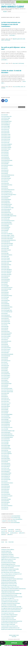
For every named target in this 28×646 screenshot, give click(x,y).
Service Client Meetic (5, 419)
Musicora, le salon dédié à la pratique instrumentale (10, 565)
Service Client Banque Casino (6, 191)
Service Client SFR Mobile (5, 494)
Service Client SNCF (4, 504)
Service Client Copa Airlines (6, 264)
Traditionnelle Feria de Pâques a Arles (8, 591)
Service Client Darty (4, 277)
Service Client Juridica (5, 381)
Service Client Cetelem (5, 246)
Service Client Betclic (5, 197)
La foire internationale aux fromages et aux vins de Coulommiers (10, 24)
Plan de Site (14, 636)
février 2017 (10, 531)
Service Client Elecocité (5, 305)
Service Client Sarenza (5, 489)
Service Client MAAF (4, 409)
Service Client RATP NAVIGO (6, 473)
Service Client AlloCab (5, 157)
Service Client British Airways (6, 222)
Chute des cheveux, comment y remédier (8, 570)
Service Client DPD (4, 290)
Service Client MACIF (5, 411)
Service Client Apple (4, 171)
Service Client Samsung (5, 486)
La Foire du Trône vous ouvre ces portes (8, 619)
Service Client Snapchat (5, 502)
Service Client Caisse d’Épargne (6, 233)
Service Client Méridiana (5, 424)
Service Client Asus (4, 181)
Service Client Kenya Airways (6, 383)
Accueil (2, 4)
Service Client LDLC (4, 396)
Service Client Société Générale (6, 505)
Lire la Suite (12, 35)
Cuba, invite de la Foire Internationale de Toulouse (10, 590)
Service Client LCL (4, 394)
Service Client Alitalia (5, 153)
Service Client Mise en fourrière (6, 427)
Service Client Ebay (4, 298)
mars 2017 (3, 531)
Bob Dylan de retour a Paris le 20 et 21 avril (9, 583)
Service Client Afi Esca (5, 119)
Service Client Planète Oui (5, 460)
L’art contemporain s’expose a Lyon (7, 613)
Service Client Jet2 (4, 380)
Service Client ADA (4, 114)
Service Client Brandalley (5, 217)
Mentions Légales (8, 4)
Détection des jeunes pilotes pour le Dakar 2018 (9, 600)
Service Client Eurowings (5, 323)
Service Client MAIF (4, 412)
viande (2, 40)
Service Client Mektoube (5, 422)
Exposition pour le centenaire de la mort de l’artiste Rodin (11, 629)
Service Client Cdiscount (5, 241)
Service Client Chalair (5, 248)
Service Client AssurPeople (6, 178)
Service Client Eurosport (5, 321)
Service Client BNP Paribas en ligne (7, 207)
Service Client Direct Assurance (6, 287)
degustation (15, 38)
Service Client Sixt (4, 497)
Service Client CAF (4, 232)
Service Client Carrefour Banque (7, 238)
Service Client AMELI (4, 163)
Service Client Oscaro (5, 455)
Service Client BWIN (4, 230)
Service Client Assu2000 (5, 176)
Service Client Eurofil (5, 318)
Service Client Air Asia (5, 129)
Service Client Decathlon (5, 279)
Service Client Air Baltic (5, 131)
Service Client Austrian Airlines (6, 184)
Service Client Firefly (4, 326)
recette (24, 38)
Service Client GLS (4, 342)
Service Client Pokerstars (5, 463)
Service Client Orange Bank (6, 451)
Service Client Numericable (6, 448)
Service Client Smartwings (6, 499)
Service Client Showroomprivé (6, 495)
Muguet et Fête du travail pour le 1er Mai (8, 559)
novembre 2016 (13, 532)
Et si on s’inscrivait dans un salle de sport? (8, 616)
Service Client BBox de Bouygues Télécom (8, 194)
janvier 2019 (10, 529)
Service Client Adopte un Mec (6, 116)
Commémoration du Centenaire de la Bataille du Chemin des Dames (13, 588)
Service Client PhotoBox (5, 458)
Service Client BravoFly (5, 219)
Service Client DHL (4, 284)
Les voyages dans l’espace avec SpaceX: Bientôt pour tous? (11, 608)
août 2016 (3, 534)
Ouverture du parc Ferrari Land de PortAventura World (11, 609)
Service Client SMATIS (5, 500)
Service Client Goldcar (5, 346)
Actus (7, 38)
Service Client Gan (4, 339)
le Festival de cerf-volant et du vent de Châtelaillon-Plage (11, 593)
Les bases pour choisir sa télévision (7, 549)
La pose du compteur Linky (6, 551)
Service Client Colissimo (5, 259)
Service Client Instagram (5, 375)
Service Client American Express (7, 165)
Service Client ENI (4, 313)
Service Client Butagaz (5, 228)
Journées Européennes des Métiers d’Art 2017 (9, 622)
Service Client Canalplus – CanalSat (7, 235)
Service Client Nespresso (5, 440)
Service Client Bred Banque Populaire (7, 220)
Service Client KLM (4, 386)
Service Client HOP (4, 359)
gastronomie (19, 38)
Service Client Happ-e (5, 352)
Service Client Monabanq (5, 432)
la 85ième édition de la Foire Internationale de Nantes (10, 611)
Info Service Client (12, 6)
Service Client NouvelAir (5, 447)
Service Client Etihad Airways (6, 316)
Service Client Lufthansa (5, 406)
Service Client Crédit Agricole (6, 269)
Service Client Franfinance (5, 334)
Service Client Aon (4, 168)
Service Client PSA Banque (5, 469)
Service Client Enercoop (5, 308)
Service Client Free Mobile (5, 336)
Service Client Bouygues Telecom (7, 214)
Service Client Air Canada (5, 134)
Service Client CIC (4, 251)
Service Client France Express (6, 333)
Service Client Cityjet (4, 253)
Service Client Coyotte (5, 267)
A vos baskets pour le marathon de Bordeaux (9, 601)
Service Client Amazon (5, 162)
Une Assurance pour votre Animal (7, 554)
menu (14, 63)
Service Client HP (4, 362)
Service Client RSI (4, 481)
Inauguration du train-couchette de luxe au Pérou (10, 557)
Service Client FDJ (4, 324)
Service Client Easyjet (5, 297)
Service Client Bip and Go (5, 202)
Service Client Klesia (4, 385)
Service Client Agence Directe (6, 121)
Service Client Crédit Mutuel (6, 272)
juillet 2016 (9, 534)
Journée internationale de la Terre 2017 (8, 575)
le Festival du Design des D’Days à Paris (8, 564)
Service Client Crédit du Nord (6, 271)
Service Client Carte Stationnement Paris (8, 240)
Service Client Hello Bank (5, 355)
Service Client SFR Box (5, 492)
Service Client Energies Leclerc (6, 310)
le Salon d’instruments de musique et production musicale (11, 596)
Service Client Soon (4, 508)
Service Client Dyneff (5, 292)
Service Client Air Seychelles (6, 147)
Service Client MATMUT (5, 416)
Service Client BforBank (5, 201)
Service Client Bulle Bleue (5, 227)
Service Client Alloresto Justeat (6, 160)
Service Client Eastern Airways (6, 295)
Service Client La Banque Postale (7, 391)
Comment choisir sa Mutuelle (6, 552)
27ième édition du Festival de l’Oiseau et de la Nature (10, 603)
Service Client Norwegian (5, 445)
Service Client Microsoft (5, 425)
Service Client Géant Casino (6, 341)
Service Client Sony (4, 507)
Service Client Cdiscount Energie (7, 243)
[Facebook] (2, 100)
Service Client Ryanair (5, 484)
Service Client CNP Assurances (6, 254)
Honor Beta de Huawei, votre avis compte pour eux (10, 572)
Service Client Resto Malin (5, 479)
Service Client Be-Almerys (5, 196)
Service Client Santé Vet (5, 487)
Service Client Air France (5, 140)
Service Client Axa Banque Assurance (7, 189)
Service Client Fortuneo (5, 331)
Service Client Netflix (4, 443)
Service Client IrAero (5, 378)
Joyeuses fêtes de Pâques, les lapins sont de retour (10, 587)
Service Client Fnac (4, 329)
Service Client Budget (5, 225)
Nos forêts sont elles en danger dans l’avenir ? (9, 614)
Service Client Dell (4, 282)
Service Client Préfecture (5, 466)
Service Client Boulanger (5, 210)
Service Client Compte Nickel (6, 261)
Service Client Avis (4, 186)
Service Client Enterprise (5, 315)
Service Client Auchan (5, 183)
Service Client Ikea (4, 368)
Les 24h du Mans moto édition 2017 (7, 598)
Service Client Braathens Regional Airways (8, 215)
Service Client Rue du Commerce (7, 482)
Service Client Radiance (5, 471)
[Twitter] (6, 100)
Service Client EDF (4, 302)
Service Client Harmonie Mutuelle (7, 354)
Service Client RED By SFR (5, 474)
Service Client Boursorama (6, 212)
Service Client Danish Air (5, 276)
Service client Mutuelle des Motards (7, 435)
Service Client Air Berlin (5, 132)
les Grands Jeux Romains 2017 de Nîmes (8, 562)
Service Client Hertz (4, 357)
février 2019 (3, 529)
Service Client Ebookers (5, 300)
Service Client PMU (4, 461)
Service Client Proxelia (5, 468)
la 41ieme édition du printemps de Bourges (9, 585)
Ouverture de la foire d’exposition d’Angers (8, 582)
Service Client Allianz (5, 155)
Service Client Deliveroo (5, 280)
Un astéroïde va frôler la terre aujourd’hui (8, 580)
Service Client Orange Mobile (6, 453)
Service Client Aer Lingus (5, 118)
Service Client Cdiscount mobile (7, 245)
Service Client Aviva (4, 188)
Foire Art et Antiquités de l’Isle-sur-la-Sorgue (9, 595)
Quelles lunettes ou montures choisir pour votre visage (11, 606)
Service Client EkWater (5, 303)
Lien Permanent (7, 40)
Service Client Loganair (5, 404)
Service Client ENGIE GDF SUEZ (6, 311)
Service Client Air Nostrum (6, 145)
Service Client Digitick (5, 285)
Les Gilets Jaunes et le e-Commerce (7, 556)
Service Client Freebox (5, 337)
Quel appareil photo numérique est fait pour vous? (10, 627)
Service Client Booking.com (6, 209)
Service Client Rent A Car (5, 476)
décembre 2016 (4, 532)
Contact (14, 4)
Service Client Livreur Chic (5, 403)
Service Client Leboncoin (5, 399)
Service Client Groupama (5, 349)
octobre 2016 (21, 532)
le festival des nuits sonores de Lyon (7, 577)
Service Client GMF (4, 344)
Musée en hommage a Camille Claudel (8, 624)
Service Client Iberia (4, 367)
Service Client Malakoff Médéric (6, 414)
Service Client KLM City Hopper (6, 388)
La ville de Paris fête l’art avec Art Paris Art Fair (9, 626)
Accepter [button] (22, 1)
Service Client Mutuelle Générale (7, 437)
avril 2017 (17, 529)
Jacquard (4, 520)
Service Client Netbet (5, 442)
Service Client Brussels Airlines (6, 223)
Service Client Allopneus (5, 158)
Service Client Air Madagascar (6, 144)
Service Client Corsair (5, 266)
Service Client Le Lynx (5, 398)
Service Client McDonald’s (5, 417)
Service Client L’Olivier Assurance (7, 390)
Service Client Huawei (5, 365)
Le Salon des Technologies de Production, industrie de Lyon (12, 578)
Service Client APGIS (4, 170)
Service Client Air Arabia (5, 127)
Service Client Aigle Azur (5, 124)
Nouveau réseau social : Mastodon (7, 567)
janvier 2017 (18, 531)
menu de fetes (17, 86)
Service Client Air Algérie (5, 126)
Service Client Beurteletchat (6, 199)
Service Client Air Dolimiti (5, 137)
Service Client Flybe (4, 328)
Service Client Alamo (5, 152)
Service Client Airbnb (5, 150)
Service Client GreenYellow (6, 347)
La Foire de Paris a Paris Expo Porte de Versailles (10, 569)
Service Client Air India (5, 142)
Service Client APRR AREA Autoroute (7, 175)
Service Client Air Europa (5, 139)
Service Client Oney (4, 450)
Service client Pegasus (5, 456)
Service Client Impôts (5, 372)
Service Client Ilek (4, 370)
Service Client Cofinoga (5, 258)
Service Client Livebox (5, 401)
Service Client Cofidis (5, 256)
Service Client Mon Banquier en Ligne (7, 430)
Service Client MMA (4, 429)
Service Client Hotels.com (5, 360)
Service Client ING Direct (5, 373)
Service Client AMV (4, 166)
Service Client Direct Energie (6, 289)
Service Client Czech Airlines (6, 274)
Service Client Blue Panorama (6, 204)
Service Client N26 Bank (5, 438)
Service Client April (4, 173)
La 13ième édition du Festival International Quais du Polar (11, 621)
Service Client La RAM (5, 393)
